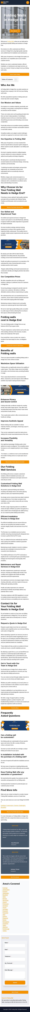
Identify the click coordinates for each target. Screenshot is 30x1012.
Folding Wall (10, 41)
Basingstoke (6, 921)
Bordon (4, 920)
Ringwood (5, 918)
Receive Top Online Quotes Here (15, 207)
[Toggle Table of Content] (15, 79)
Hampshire (5, 923)
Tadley (4, 925)
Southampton (9, 805)
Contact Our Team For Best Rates (15, 345)
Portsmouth (6, 904)
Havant (4, 907)
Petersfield (5, 912)
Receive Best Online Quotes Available (15, 462)
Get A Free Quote (15, 877)
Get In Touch (15, 992)
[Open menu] (27, 2)
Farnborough (6, 929)
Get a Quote (14, 31)
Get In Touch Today (15, 74)
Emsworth (5, 911)
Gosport (5, 902)
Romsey (5, 898)
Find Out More (15, 708)
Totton (4, 896)
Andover (5, 916)
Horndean (5, 905)
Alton (4, 914)
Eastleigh (3, 805)
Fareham (16, 805)
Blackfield (3, 807)
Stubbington (22, 805)
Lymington (5, 909)
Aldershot (5, 927)
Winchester (5, 900)
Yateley (4, 930)
